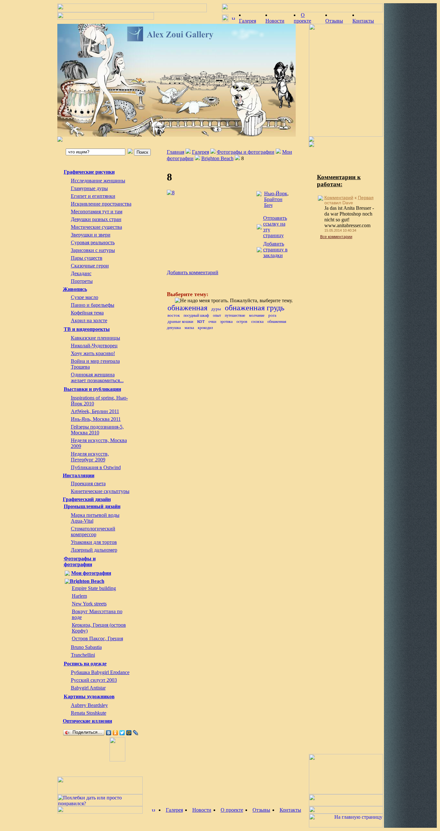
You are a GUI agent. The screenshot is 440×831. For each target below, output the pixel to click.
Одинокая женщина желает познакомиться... (97, 377)
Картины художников (89, 696)
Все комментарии (336, 237)
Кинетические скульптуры (100, 491)
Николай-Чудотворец (94, 345)
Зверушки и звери (90, 234)
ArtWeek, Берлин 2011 (95, 411)
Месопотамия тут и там (96, 211)
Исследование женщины (98, 180)
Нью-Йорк (275, 193)
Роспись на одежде (85, 663)
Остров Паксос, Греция (97, 638)
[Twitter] (122, 733)
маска (189, 327)
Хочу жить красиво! (93, 353)
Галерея (200, 152)
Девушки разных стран (96, 219)
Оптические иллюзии (87, 721)
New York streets (89, 603)
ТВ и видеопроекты (87, 329)
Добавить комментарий (192, 272)
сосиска (257, 321)
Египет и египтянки (93, 196)
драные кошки (180, 321)
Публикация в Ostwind (96, 467)
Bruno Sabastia (86, 647)
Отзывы (261, 810)
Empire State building (94, 588)
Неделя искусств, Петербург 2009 (90, 456)
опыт (217, 315)
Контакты (290, 810)
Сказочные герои (90, 265)
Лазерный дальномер (94, 550)
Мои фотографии (91, 573)
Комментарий (338, 197)
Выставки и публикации (92, 389)
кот (201, 321)
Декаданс (81, 273)
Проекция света (88, 483)
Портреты (82, 281)
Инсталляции (78, 475)
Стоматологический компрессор (93, 531)
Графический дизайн (87, 499)
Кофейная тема (87, 312)
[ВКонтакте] (108, 733)
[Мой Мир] (129, 733)
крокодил (205, 327)
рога (272, 315)
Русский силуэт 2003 (94, 680)
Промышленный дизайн (92, 506)
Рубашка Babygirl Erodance (100, 672)
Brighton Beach (87, 581)
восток (173, 315)
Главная (175, 152)
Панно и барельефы (92, 305)
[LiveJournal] (135, 733)
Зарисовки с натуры (93, 250)
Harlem (79, 596)
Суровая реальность (93, 242)
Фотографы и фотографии (80, 561)
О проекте (232, 810)
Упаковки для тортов (94, 542)
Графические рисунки (89, 172)
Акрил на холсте (89, 320)
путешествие (235, 315)
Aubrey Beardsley (89, 705)
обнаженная (187, 308)
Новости (201, 810)
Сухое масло (84, 297)
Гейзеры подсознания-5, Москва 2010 (97, 429)
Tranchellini (83, 655)
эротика (226, 321)
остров (241, 321)
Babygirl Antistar (88, 688)
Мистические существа (96, 227)
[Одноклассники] (115, 733)
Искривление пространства (101, 204)
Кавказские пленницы (95, 338)
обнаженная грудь (254, 308)
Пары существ (86, 258)
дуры (216, 308)
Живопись (75, 289)
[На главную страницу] (176, 80)
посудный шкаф (196, 315)
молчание (256, 315)
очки (212, 321)
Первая (366, 197)
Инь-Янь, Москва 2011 (96, 419)
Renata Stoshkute (88, 713)
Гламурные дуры (89, 188)
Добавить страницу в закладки (275, 249)
